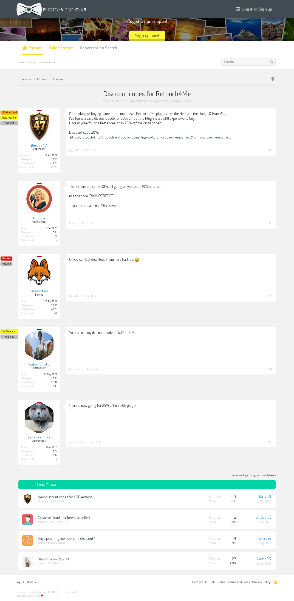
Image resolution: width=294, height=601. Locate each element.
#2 (270, 223)
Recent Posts (47, 62)
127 (55, 451)
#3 (270, 296)
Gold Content (61, 48)
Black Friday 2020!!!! (54, 559)
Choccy (73, 223)
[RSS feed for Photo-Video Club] (275, 582)
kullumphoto (76, 369)
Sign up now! (147, 35)
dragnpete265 (46, 522)
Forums (35, 48)
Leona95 (264, 559)
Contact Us (199, 582)
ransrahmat (44, 542)
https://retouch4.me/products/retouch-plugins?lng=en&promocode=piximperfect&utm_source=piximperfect (150, 137)
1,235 (54, 305)
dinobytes (263, 517)
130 (55, 378)
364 (55, 313)
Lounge (129, 101)
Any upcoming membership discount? (66, 538)
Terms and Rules (239, 582)
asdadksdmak (77, 442)
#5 (270, 442)
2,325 (54, 167)
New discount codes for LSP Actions (65, 497)
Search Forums (26, 62)
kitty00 (265, 496)
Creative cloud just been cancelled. (64, 517)
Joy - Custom (25, 582)
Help (212, 582)
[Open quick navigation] (272, 79)
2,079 (54, 159)
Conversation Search (98, 48)
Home (221, 582)
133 (55, 232)
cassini (41, 563)
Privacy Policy (261, 582)
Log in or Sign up (257, 9)
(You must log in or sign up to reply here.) (254, 475)
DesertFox (75, 296)
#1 (270, 150)
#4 (270, 369)
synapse (264, 538)
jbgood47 (160, 101)
